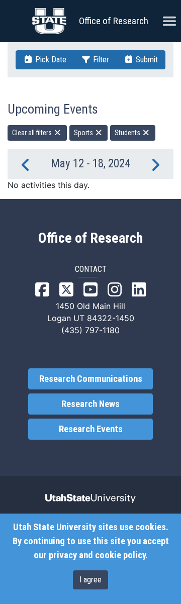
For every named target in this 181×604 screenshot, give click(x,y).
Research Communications (90, 378)
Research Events (91, 429)
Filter (100, 59)
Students (128, 133)
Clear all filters (32, 133)
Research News (90, 404)
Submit (146, 59)
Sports (84, 133)
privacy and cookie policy (97, 555)
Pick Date (49, 59)
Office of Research (113, 21)
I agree (90, 579)
